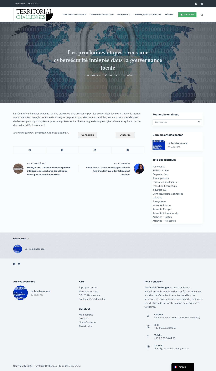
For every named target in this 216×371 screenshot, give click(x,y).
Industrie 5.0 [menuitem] (123, 15)
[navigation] (182, 367)
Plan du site (85, 326)
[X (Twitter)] (196, 4)
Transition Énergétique (165, 185)
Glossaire (84, 318)
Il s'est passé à (161, 178)
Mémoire (157, 197)
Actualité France (162, 205)
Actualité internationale (165, 213)
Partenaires (159, 166)
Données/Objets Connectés (168, 193)
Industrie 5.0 (159, 189)
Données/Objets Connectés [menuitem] (147, 15)
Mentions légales (88, 291)
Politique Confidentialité (92, 299)
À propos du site (88, 287)
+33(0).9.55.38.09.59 (165, 327)
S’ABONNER (189, 14)
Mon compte (86, 314)
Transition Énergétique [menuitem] (102, 15)
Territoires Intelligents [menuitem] (74, 15)
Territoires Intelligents (165, 182)
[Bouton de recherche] (199, 122)
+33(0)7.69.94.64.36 (164, 338)
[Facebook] (29, 150)
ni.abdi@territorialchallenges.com (171, 348)
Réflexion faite (112, 75)
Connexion (87, 134)
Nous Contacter (88, 322)
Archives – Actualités (164, 220)
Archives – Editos (162, 216)
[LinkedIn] (202, 4)
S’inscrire (125, 134)
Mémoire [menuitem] (169, 15)
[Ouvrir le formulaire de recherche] (202, 15)
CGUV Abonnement (90, 295)
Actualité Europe (162, 209)
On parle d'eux (161, 174)
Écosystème (127, 75)
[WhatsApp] (127, 150)
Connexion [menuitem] (20, 4)
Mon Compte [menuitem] (34, 4)
